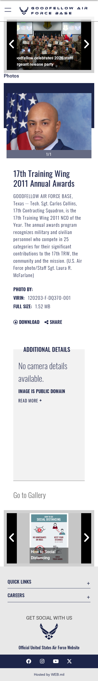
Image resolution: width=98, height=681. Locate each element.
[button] (8, 10)
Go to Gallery (29, 494)
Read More (28, 401)
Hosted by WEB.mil (49, 674)
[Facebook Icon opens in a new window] (28, 661)
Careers (16, 595)
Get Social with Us (49, 618)
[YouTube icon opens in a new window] (56, 661)
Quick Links (19, 581)
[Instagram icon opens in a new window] (42, 661)
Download (28, 322)
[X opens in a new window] (69, 661)
